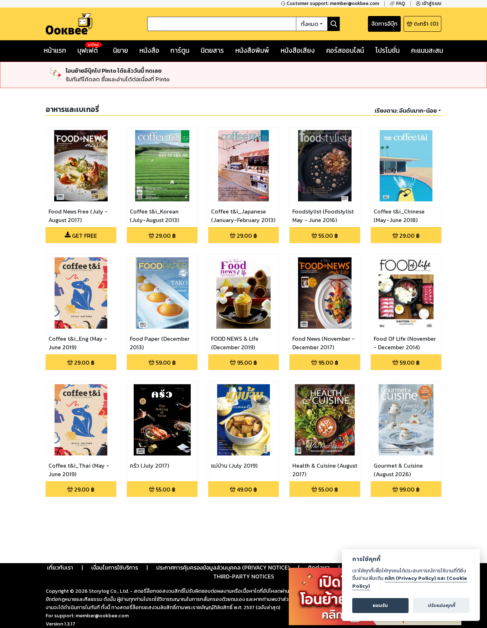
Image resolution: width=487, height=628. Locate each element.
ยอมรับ (380, 605)
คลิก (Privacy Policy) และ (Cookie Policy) (409, 582)
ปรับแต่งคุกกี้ (441, 605)
